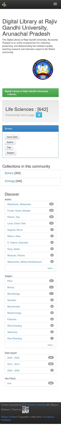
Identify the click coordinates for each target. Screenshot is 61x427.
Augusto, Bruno (15, 229)
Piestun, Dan (13, 216)
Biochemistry (13, 306)
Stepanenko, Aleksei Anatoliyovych (24, 261)
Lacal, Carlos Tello (16, 223)
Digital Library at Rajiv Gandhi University (26, 91)
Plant (9, 280)
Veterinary (12, 332)
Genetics (11, 300)
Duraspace (48, 416)
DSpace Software (9, 416)
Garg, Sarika (13, 248)
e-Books (12, 94)
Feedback (6, 419)
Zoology (10, 181)
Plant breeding (14, 325)
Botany (9, 173)
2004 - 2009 (13, 370)
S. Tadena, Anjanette (17, 242)
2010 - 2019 (13, 364)
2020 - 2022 (13, 357)
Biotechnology (14, 312)
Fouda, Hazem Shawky (18, 210)
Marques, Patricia (16, 255)
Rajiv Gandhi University (33, 404)
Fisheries (11, 319)
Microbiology (13, 293)
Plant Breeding (14, 338)
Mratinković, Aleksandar (19, 204)
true (9, 383)
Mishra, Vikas (14, 236)
